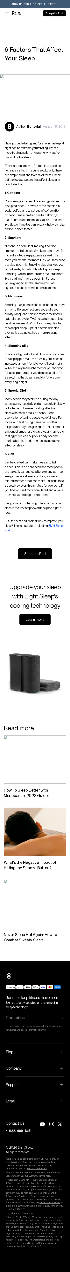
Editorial (34, 126)
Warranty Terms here (39, 1175)
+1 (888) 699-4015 (18, 1131)
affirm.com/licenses (49, 1202)
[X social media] (61, 1124)
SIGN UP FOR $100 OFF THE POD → (35, 4)
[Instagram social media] (52, 1124)
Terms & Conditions (37, 1168)
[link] (17, 13)
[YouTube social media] (42, 1124)
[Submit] (62, 1018)
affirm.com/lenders (52, 1186)
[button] (6, 13)
